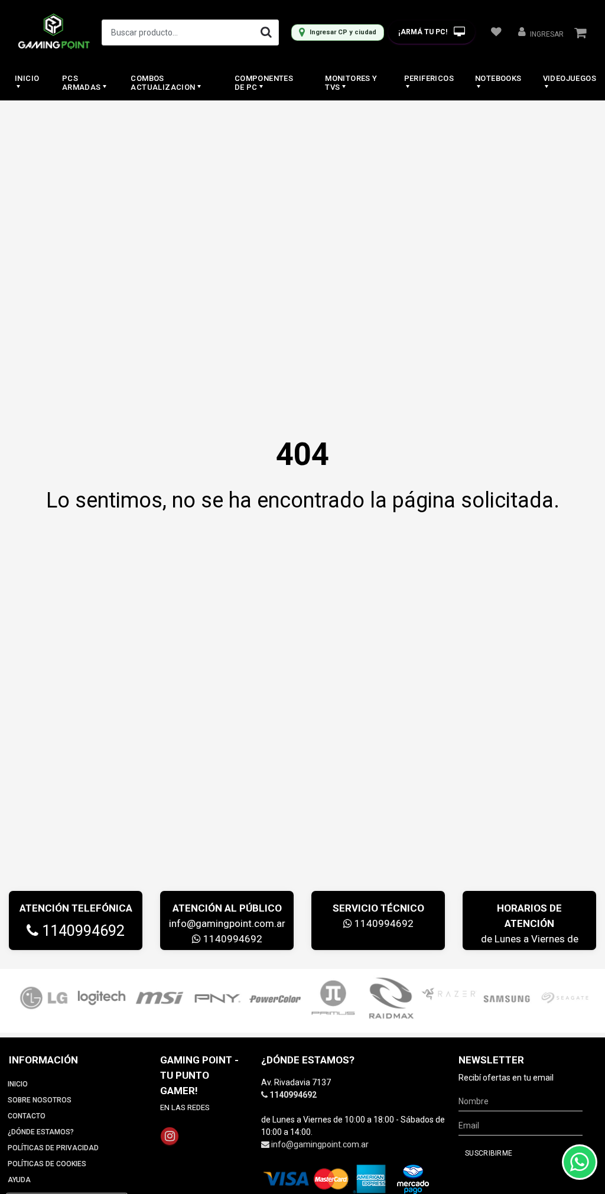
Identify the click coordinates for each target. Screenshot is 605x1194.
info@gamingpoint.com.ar (227, 923)
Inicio (27, 78)
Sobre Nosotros (39, 1100)
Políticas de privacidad (53, 1148)
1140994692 (81, 930)
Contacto (26, 1116)
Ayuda (19, 1180)
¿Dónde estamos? (41, 1132)
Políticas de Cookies (47, 1164)
